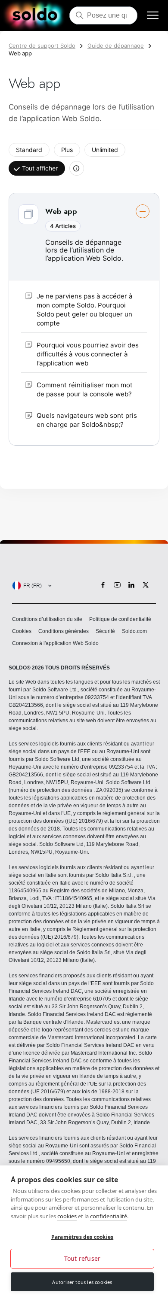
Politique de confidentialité (120, 619)
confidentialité (108, 1216)
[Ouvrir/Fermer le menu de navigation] (152, 16)
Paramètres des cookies (82, 1237)
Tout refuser (82, 1258)
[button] (84, 319)
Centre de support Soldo (42, 45)
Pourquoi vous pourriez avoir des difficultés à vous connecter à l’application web (88, 354)
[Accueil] (34, 15)
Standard (29, 149)
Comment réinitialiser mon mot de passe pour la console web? (85, 389)
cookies (67, 1216)
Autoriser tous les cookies (82, 1282)
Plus (67, 149)
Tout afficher (40, 168)
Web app (20, 53)
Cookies (21, 631)
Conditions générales (63, 631)
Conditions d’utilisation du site (47, 619)
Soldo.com (134, 631)
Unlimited (105, 149)
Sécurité (105, 631)
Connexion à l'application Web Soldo (55, 643)
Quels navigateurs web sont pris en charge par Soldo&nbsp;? (87, 420)
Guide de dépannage (115, 45)
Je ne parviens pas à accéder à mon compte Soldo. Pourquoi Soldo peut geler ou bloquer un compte (85, 310)
